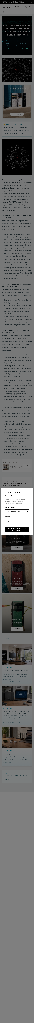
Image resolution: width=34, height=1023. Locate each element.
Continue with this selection (17, 529)
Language (8, 517)
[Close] (29, 491)
